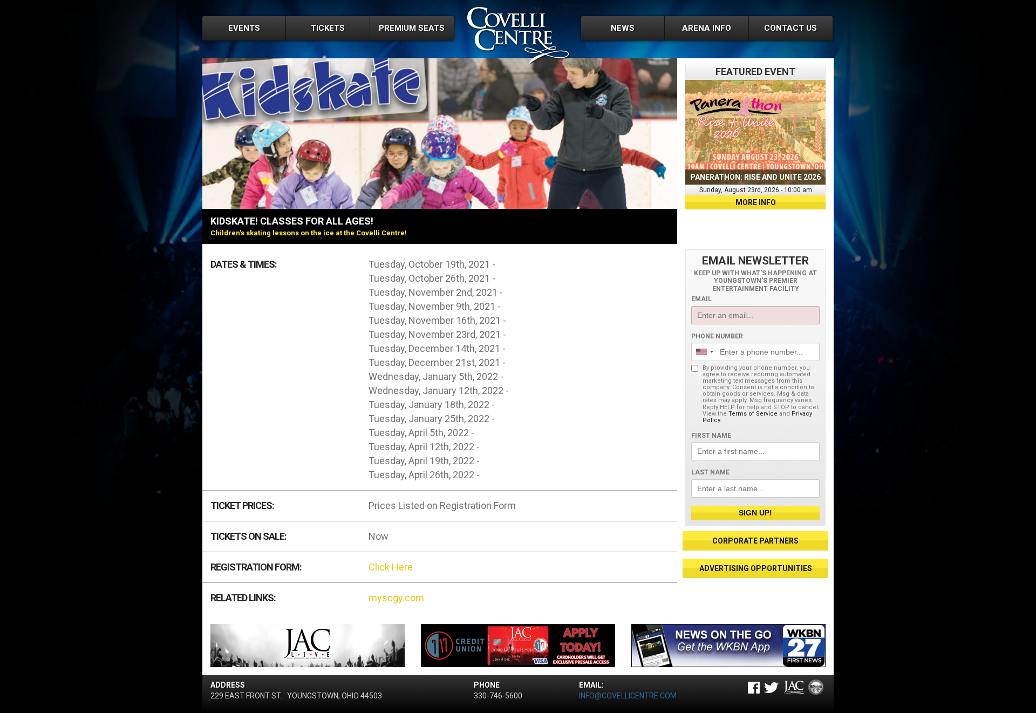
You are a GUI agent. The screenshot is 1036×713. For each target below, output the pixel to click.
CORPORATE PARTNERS (755, 541)
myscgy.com (396, 597)
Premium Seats (412, 28)
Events (244, 28)
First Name (711, 435)
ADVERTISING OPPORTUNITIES (755, 568)
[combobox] (704, 352)
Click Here (391, 567)
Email (701, 299)
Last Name (710, 472)
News (623, 28)
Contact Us (790, 28)
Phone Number (717, 336)
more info (755, 202)
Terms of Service (753, 413)
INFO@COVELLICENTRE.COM (628, 695)
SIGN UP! (755, 512)
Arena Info (706, 28)
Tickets (328, 28)
